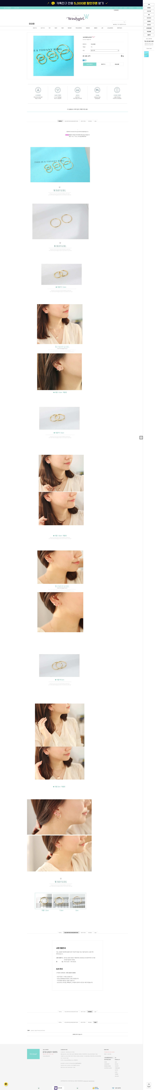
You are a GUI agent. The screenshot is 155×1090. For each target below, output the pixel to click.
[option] (77, 3)
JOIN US (116, 7)
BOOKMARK (8, 7)
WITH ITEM (83, 121)
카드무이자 (149, 18)
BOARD (138, 7)
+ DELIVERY (16, 7)
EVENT (116, 1072)
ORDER (125, 7)
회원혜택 (149, 21)
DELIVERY (117, 1076)
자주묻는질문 (117, 1068)
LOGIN (111, 7)
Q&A (149, 4)
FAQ (149, 14)
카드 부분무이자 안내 (121, 24)
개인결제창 (149, 31)
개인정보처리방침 (107, 1066)
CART (121, 7)
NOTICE (149, 24)
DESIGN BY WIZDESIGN (88, 1081)
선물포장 (149, 34)
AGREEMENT (106, 1064)
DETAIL (60, 121)
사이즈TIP (149, 11)
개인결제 (116, 1074)
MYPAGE (131, 7)
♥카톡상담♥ (149, 28)
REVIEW (149, 7)
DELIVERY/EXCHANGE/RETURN (71, 121)
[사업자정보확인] (78, 1063)
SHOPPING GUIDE (108, 1068)
